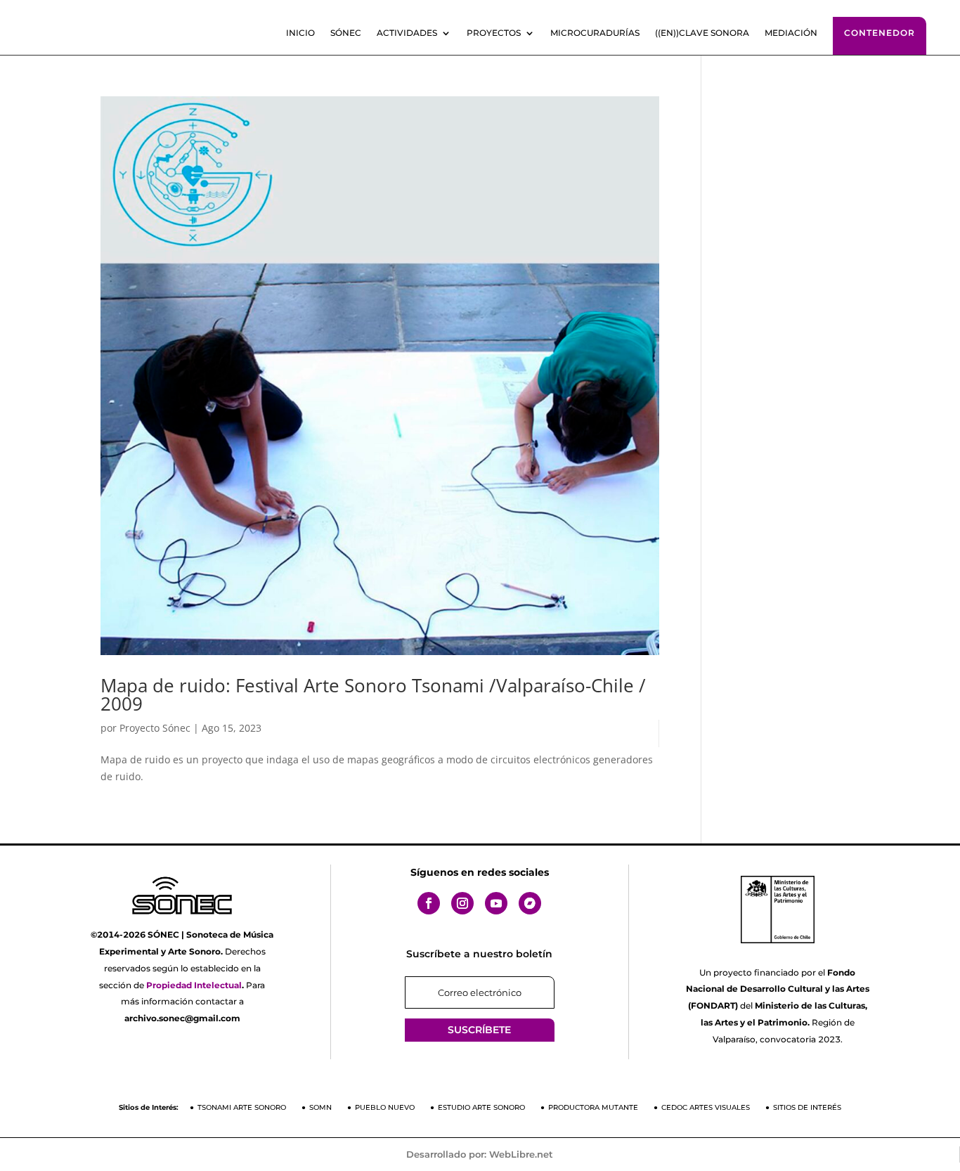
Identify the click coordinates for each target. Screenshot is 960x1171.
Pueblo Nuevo (385, 1107)
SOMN (320, 1107)
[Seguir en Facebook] (428, 903)
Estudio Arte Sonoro (481, 1107)
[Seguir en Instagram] (462, 903)
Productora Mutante (593, 1107)
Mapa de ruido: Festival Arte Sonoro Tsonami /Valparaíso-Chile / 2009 (373, 694)
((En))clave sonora (702, 33)
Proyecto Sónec (154, 728)
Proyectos (494, 33)
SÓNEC (345, 33)
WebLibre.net (521, 1154)
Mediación (791, 33)
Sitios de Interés (807, 1107)
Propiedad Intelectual (194, 985)
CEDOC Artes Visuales (705, 1107)
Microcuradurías (595, 33)
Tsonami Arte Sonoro (241, 1107)
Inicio (300, 33)
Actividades (407, 33)
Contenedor (879, 32)
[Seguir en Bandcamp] (530, 903)
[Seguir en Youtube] (496, 903)
